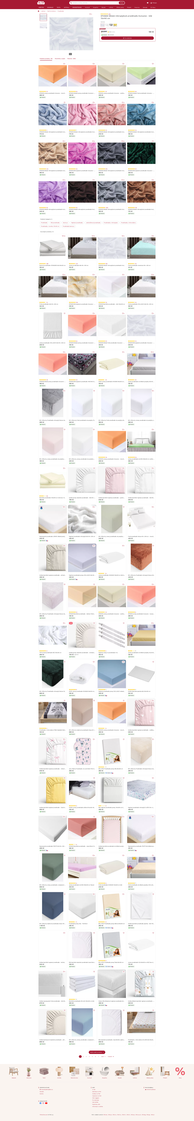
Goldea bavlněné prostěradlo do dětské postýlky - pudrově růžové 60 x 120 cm (120, 846)
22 (64, 274)
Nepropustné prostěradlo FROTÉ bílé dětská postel (142, 846)
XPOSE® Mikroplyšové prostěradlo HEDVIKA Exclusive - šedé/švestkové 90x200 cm (91, 381)
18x (135, 379)
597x (106, 168)
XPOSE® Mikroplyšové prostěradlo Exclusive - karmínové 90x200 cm (87, 170)
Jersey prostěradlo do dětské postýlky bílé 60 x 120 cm (143, 381)
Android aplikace (151, 1089)
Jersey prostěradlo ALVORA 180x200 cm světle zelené (142, 459)
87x (106, 341)
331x (77, 263)
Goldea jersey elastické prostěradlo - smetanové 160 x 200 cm (86, 652)
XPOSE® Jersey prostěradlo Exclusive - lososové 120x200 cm (144, 614)
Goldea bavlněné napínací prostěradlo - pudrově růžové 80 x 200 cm (117, 497)
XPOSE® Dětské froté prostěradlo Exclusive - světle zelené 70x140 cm (147, 93)
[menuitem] (41, 7)
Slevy (180, 1077)
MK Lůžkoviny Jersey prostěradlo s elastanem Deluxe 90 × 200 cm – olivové (60, 885)
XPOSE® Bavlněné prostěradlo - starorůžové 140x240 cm (84, 846)
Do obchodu (128, 38)
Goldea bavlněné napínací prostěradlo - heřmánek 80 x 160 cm (56, 962)
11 (94, 274)
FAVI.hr (124, 1114)
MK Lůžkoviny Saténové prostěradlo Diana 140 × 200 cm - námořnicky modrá (60, 923)
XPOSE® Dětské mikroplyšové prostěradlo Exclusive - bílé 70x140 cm (117, 265)
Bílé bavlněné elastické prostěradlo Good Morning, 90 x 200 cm (86, 962)
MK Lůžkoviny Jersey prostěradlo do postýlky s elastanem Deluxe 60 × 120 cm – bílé (151, 420)
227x (47, 168)
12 (91, 14)
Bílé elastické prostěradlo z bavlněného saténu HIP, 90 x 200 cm (116, 1040)
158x (77, 302)
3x (105, 728)
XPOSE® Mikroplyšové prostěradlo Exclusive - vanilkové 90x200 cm (87, 304)
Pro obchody (95, 1100)
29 (123, 141)
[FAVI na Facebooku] (40, 1103)
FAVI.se (133, 1114)
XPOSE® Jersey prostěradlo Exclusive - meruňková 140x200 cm (116, 730)
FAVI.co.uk (138, 1114)
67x (135, 302)
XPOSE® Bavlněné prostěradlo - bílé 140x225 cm (112, 304)
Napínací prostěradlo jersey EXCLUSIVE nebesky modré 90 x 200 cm (117, 691)
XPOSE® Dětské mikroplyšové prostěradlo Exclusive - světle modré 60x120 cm (60, 132)
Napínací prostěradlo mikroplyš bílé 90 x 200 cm (82, 536)
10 (94, 141)
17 (64, 141)
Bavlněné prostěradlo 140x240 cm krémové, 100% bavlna (54, 497)
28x (135, 91)
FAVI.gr (148, 1114)
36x (135, 168)
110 (94, 236)
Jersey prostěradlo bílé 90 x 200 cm (78, 265)
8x (105, 573)
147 (153, 352)
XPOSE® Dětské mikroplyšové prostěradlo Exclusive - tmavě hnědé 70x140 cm (90, 209)
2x (105, 805)
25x (135, 457)
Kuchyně (89, 1077)
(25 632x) (113, 31)
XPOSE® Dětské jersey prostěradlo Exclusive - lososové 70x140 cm (87, 93)
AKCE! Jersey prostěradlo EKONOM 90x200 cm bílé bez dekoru (86, 691)
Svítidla (59, 1077)
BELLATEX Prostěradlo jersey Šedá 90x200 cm (111, 962)
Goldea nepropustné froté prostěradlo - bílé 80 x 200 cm (54, 1001)
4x (46, 650)
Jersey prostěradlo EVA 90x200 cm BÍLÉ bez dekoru (142, 962)
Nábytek (14, 1077)
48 (123, 180)
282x (109, 14)
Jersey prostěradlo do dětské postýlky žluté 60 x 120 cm (143, 652)
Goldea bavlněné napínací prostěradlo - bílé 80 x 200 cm (143, 497)
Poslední (110, 1056)
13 (123, 102)
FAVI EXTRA (95, 1102)
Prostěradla (61, 11)
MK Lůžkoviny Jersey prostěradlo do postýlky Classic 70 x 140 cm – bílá (88, 459)
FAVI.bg (144, 1114)
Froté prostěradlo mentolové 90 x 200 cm (139, 265)
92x (135, 263)
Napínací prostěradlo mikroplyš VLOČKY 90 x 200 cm (142, 807)
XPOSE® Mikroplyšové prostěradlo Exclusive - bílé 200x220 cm (145, 343)
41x (106, 379)
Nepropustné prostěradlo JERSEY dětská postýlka (52, 536)
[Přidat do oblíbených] (64, 102)
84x (76, 207)
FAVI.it (128, 1114)
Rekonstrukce (74, 1077)
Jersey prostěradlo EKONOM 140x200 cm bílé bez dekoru (114, 575)
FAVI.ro (115, 1114)
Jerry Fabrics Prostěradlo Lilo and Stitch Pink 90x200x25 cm (85, 768)
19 (153, 274)
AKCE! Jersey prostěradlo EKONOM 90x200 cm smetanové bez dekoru (117, 381)
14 (153, 623)
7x (76, 921)
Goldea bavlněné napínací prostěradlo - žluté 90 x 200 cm (55, 807)
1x (46, 130)
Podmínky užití (96, 1104)
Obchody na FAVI (96, 1091)
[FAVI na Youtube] (46, 1103)
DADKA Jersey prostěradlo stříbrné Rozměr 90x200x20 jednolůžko (87, 807)
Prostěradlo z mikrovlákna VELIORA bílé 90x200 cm (142, 1040)
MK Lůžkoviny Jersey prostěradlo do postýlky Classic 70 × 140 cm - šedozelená (120, 536)
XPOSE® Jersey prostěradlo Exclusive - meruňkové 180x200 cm (56, 93)
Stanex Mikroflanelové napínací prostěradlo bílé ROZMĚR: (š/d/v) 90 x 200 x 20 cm (121, 1001)
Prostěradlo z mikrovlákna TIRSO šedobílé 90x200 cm (53, 730)
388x (47, 263)
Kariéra (41, 1093)
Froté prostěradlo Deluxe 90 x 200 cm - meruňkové (142, 536)
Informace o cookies (97, 1106)
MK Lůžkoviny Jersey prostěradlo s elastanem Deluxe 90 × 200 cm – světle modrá (91, 1040)
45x (106, 457)
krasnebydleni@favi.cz (47, 1089)
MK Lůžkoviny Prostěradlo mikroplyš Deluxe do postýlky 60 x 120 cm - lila (59, 614)
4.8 (110, 31)
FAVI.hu (119, 1114)
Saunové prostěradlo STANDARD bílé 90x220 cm (52, 265)
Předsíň (165, 1077)
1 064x (106, 207)
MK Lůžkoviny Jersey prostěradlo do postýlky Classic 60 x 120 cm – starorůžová (61, 459)
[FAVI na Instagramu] (43, 1103)
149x (136, 207)
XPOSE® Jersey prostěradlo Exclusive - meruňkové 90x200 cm (116, 459)
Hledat (121, 2)
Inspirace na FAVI (96, 1095)
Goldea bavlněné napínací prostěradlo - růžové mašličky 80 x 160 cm (57, 768)
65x (47, 207)
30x (76, 379)
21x (106, 91)
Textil (44, 1077)
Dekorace (29, 1077)
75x (106, 302)
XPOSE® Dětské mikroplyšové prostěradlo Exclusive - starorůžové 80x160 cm (119, 132)
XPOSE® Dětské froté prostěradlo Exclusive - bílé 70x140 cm (115, 343)
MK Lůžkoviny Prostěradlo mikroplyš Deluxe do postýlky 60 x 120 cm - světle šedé (61, 420)
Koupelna (104, 1077)
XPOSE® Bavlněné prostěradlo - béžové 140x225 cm (83, 614)
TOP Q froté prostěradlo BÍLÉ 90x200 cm (50, 652)
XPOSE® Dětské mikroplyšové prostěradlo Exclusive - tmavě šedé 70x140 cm (119, 170)
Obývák (120, 1077)
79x (135, 130)
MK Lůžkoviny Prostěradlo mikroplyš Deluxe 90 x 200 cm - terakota (146, 575)
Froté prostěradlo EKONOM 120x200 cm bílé (110, 885)
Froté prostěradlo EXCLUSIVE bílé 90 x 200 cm (140, 304)
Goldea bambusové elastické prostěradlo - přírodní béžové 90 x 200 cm (58, 1040)
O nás (93, 1089)
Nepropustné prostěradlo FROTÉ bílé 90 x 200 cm (52, 846)
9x (76, 689)
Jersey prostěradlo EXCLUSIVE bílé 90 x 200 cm (52, 343)
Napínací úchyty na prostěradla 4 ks (108, 652)
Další (102, 1056)
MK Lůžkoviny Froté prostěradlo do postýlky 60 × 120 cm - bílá (115, 420)
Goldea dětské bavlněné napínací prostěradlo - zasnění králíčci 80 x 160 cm (148, 1001)
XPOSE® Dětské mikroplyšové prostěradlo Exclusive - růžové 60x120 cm (88, 132)
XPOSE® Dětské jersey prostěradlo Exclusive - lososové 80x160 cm (57, 381)
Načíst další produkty (96, 1052)
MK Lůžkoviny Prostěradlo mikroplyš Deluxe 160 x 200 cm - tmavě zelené (59, 691)
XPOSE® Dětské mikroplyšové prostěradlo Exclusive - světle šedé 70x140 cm (119, 209)
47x (47, 91)
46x (76, 168)
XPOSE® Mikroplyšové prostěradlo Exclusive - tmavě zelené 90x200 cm (147, 170)
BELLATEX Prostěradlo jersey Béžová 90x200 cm (112, 923)
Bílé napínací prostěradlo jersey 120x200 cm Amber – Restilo (115, 807)
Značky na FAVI (96, 1093)
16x (76, 612)
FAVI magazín (95, 1098)
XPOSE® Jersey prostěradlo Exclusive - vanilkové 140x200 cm (115, 93)
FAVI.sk (106, 1114)
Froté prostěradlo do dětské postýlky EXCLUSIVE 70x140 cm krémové (147, 885)
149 (64, 236)
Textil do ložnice (51, 11)
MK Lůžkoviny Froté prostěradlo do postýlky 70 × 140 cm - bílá (86, 420)
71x (47, 302)
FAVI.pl (110, 1114)
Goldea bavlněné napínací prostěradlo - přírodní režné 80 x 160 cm (57, 575)
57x (106, 130)
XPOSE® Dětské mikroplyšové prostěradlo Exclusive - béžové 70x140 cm (59, 170)
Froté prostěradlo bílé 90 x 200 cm (48, 304)
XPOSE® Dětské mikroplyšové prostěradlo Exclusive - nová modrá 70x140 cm (149, 132)
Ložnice (43, 11)
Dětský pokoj (150, 1077)
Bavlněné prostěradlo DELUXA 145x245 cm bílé (81, 1001)
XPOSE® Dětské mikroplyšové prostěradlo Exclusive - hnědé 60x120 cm (147, 209)
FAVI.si (152, 1114)
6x (76, 883)
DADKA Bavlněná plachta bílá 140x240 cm (139, 691)
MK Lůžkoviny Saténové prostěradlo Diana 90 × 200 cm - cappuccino (87, 730)
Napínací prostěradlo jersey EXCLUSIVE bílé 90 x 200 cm (84, 575)
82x (76, 91)
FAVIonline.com (44, 1114)
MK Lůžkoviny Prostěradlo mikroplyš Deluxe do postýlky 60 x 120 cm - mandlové (150, 768)
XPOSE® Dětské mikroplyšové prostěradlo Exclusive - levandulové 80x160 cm (60, 209)
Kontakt (42, 1091)
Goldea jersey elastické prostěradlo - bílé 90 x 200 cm (83, 497)
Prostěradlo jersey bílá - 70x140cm (78, 923)
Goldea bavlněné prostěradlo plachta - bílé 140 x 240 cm (143, 923)
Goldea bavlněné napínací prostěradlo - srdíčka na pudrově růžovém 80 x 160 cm (150, 730)
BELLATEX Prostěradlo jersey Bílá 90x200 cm (111, 768)
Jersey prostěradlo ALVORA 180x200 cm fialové (81, 885)
